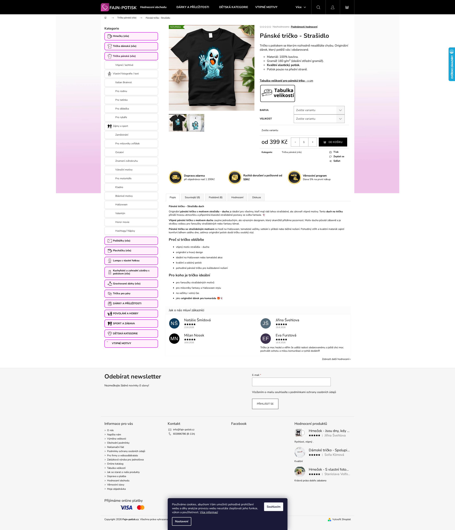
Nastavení (181, 521)
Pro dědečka (122, 108)
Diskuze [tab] (256, 197)
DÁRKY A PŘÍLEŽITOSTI (127, 303)
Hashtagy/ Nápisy (125, 231)
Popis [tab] (173, 197)
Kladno (119, 187)
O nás (110, 430)
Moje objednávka (116, 489)
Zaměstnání (121, 134)
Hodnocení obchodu (118, 480)
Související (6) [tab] (192, 197)
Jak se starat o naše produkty (123, 472)
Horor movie (122, 222)
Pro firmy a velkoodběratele (122, 455)
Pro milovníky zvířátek (127, 143)
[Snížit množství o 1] (295, 142)
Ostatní (119, 152)
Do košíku (335, 142)
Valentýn (120, 213)
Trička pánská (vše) (124, 56)
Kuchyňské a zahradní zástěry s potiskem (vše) (131, 272)
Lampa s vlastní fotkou (126, 260)
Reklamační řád (115, 447)
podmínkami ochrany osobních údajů (313, 392)
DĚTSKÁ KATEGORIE (125, 333)
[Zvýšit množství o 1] (312, 142)
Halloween (121, 204)
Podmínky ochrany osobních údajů (126, 451)
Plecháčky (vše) (122, 250)
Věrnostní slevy (115, 484)
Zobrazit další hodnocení (335, 359)
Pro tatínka (121, 100)
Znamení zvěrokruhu (126, 161)
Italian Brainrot (123, 82)
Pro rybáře (121, 117)
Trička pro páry (121, 293)
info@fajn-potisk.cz (183, 429)
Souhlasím (274, 507)
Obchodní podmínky (118, 442)
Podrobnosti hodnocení (304, 26)
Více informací (209, 512)
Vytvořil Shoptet (341, 519)
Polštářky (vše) (121, 240)
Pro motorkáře (123, 178)
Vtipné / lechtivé (124, 65)
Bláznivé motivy (124, 196)
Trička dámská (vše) (124, 46)
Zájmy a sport (120, 126)
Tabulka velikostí (116, 468)
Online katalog (115, 463)
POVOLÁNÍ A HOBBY (125, 313)
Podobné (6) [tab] (215, 197)
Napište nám (114, 434)
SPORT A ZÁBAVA (124, 323)
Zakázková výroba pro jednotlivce (125, 459)
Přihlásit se (265, 404)
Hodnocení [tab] (237, 197)
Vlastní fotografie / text (126, 73)
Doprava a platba (116, 476)
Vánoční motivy (123, 169)
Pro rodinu (121, 91)
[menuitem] (153, 7)
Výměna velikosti (116, 438)
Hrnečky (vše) (121, 36)
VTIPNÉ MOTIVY (121, 343)
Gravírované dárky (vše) (127, 283)
